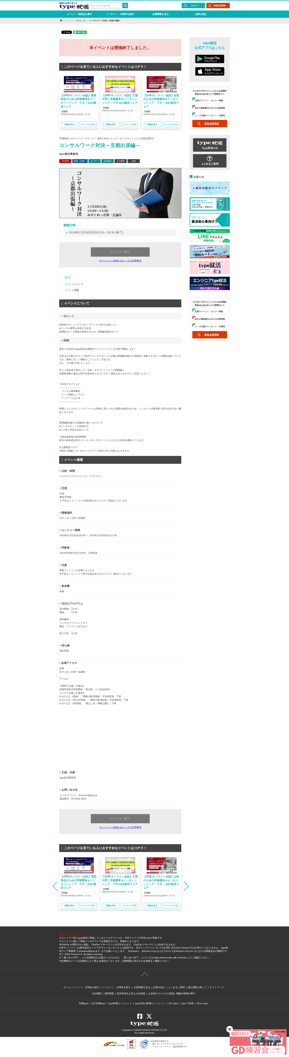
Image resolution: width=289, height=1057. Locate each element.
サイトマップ (217, 987)
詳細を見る (70, 124)
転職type (83, 1003)
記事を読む (201, 14)
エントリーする (88, 124)
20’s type (173, 1003)
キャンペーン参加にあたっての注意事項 (120, 260)
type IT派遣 (187, 1003)
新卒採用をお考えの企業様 (131, 993)
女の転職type (99, 1003)
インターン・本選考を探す (120, 14)
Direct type (202, 1003)
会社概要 (96, 993)
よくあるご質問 (176, 987)
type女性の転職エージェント (150, 1003)
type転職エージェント (120, 1003)
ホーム (66, 987)
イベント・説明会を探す (79, 14)
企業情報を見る (160, 14)
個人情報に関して (197, 987)
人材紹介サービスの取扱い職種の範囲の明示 (171, 993)
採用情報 (109, 993)
